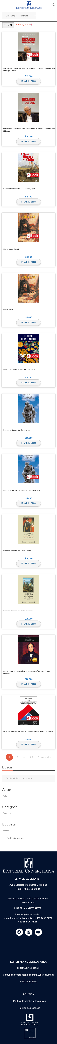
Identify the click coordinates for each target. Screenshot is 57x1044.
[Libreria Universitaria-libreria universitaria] (29, 5)
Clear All (8, 25)
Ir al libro (28, 81)
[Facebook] (19, 932)
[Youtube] (38, 932)
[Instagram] (28, 932)
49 (31, 757)
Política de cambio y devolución (29, 1001)
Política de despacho (29, 1008)
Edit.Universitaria (15, 838)
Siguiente (44, 757)
